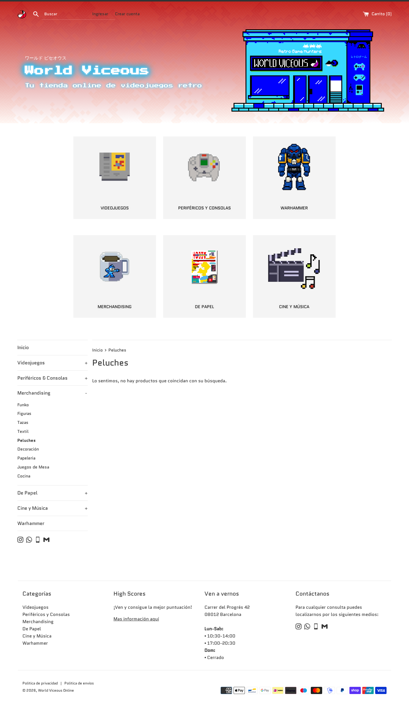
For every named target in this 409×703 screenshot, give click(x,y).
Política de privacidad (40, 683)
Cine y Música (52, 508)
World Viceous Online (56, 690)
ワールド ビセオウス (45, 58)
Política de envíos (79, 683)
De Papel (52, 492)
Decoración (28, 449)
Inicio (23, 347)
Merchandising (52, 392)
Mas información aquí (136, 619)
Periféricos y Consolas (46, 614)
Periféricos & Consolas (52, 378)
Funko (23, 405)
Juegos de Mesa (33, 467)
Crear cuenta (127, 14)
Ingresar (100, 14)
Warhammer (30, 523)
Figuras (24, 413)
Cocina (23, 476)
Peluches (26, 440)
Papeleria (26, 458)
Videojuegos (52, 362)
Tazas (22, 422)
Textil (22, 431)
